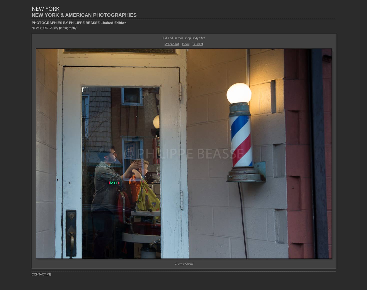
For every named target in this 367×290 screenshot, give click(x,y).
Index (185, 44)
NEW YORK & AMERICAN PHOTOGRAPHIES (84, 15)
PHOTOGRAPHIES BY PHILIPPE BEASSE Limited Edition (79, 23)
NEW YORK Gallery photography (54, 28)
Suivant (198, 44)
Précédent (172, 44)
